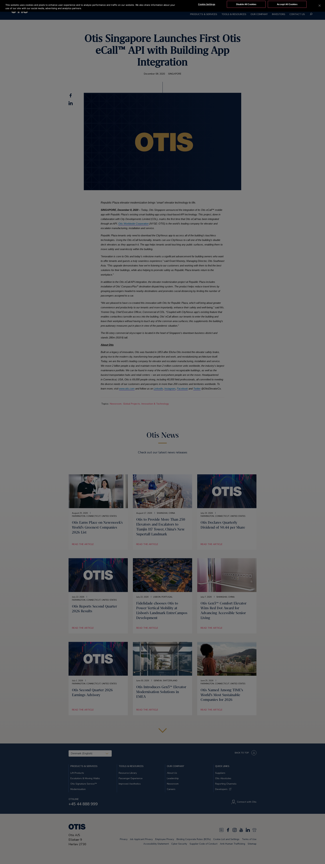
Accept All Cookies (287, 4)
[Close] (319, 5)
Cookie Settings (206, 4)
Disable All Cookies (246, 4)
